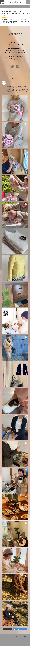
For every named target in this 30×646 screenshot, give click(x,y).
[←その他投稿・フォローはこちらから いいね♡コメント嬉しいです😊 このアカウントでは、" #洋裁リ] (15, 108)
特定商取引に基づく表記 (20, 636)
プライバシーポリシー (9, 636)
